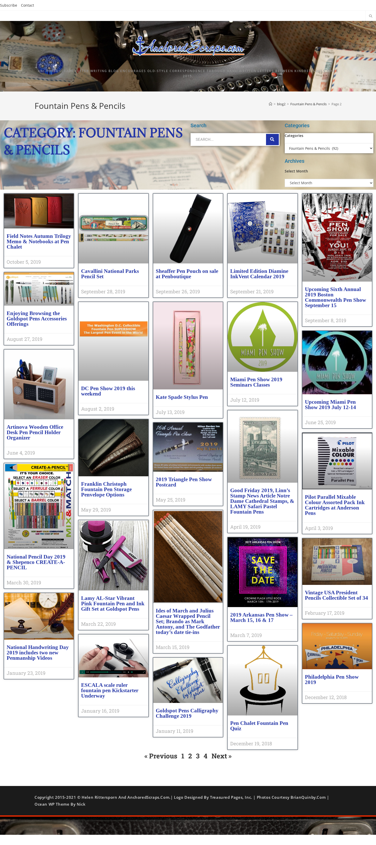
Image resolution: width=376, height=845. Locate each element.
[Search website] (370, 16)
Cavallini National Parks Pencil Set (110, 274)
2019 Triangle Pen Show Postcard (184, 482)
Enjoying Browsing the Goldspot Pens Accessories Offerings (37, 318)
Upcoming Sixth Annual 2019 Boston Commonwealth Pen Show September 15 (335, 297)
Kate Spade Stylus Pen (182, 397)
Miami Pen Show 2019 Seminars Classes (256, 382)
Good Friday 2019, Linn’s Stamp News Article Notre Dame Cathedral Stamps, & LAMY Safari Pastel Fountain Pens (262, 501)
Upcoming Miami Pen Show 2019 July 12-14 (330, 404)
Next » (221, 755)
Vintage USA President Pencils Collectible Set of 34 (336, 595)
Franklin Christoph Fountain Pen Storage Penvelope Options (106, 489)
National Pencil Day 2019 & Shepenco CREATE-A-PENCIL (36, 562)
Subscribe (8, 5)
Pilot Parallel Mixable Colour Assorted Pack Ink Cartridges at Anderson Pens (335, 505)
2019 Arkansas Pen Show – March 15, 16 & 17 (261, 617)
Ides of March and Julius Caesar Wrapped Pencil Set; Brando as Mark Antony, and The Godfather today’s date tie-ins (188, 621)
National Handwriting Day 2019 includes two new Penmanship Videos (38, 652)
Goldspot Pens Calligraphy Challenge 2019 (187, 713)
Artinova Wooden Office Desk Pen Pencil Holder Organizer (35, 432)
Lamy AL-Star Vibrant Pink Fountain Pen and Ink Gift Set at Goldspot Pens (113, 603)
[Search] (272, 139)
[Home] (270, 104)
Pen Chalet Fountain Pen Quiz (259, 726)
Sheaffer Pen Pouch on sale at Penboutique (187, 274)
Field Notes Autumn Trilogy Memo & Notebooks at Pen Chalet (39, 241)
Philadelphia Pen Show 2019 (332, 679)
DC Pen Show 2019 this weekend (108, 391)
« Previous (161, 755)
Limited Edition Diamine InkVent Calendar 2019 (259, 274)
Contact (27, 5)
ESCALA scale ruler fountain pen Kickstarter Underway (109, 690)
